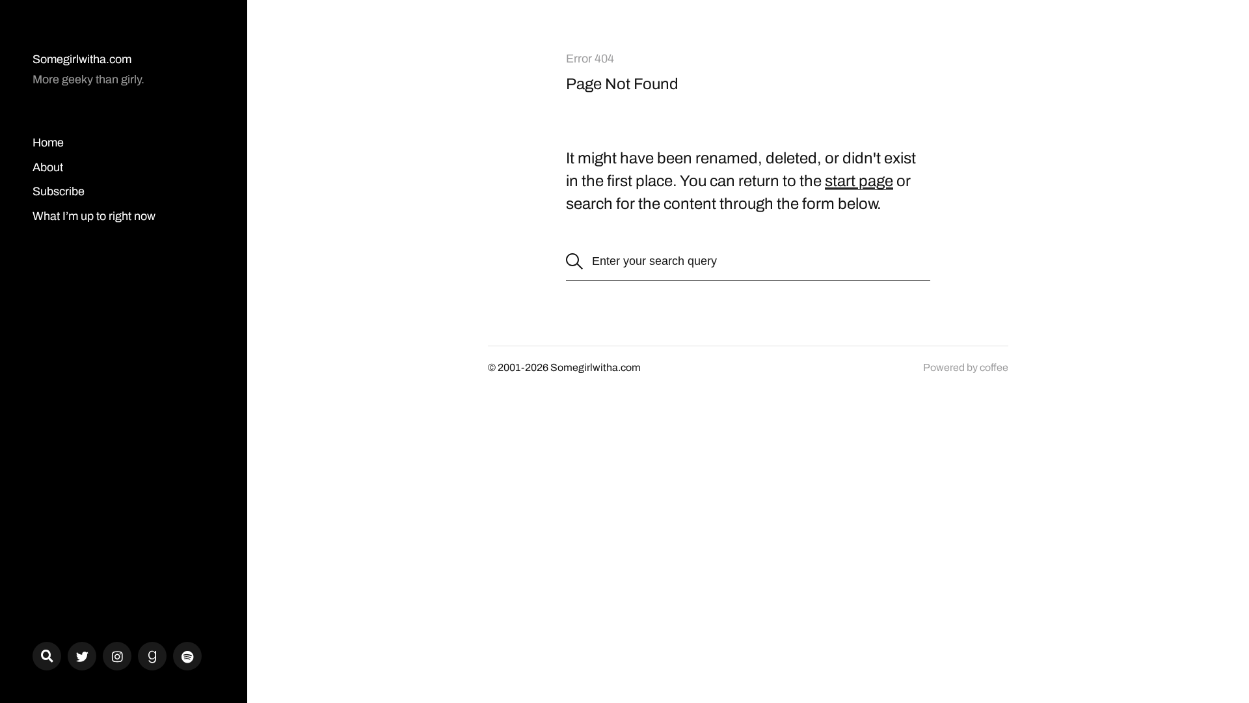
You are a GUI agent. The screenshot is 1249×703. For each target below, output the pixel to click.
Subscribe (59, 191)
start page (859, 180)
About (48, 167)
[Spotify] (187, 656)
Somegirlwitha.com (82, 59)
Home (48, 142)
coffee (994, 367)
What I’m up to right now (94, 216)
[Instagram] (117, 656)
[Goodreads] (152, 656)
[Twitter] (82, 656)
